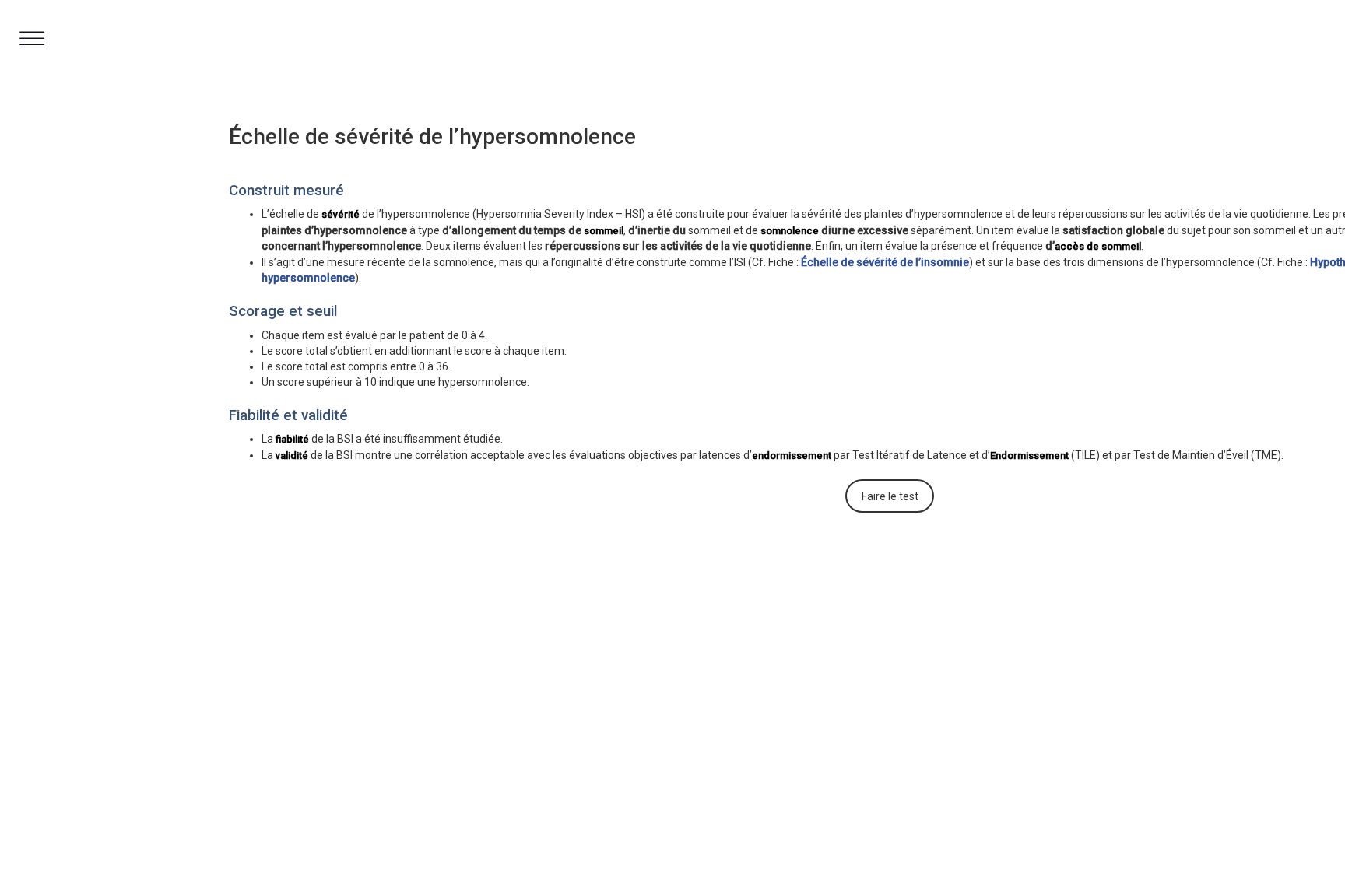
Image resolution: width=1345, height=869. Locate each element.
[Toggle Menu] (31, 38)
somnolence (789, 231)
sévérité (340, 214)
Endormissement (1029, 455)
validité (292, 455)
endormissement (791, 455)
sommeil (603, 231)
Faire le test (890, 496)
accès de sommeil (1098, 246)
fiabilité (292, 439)
